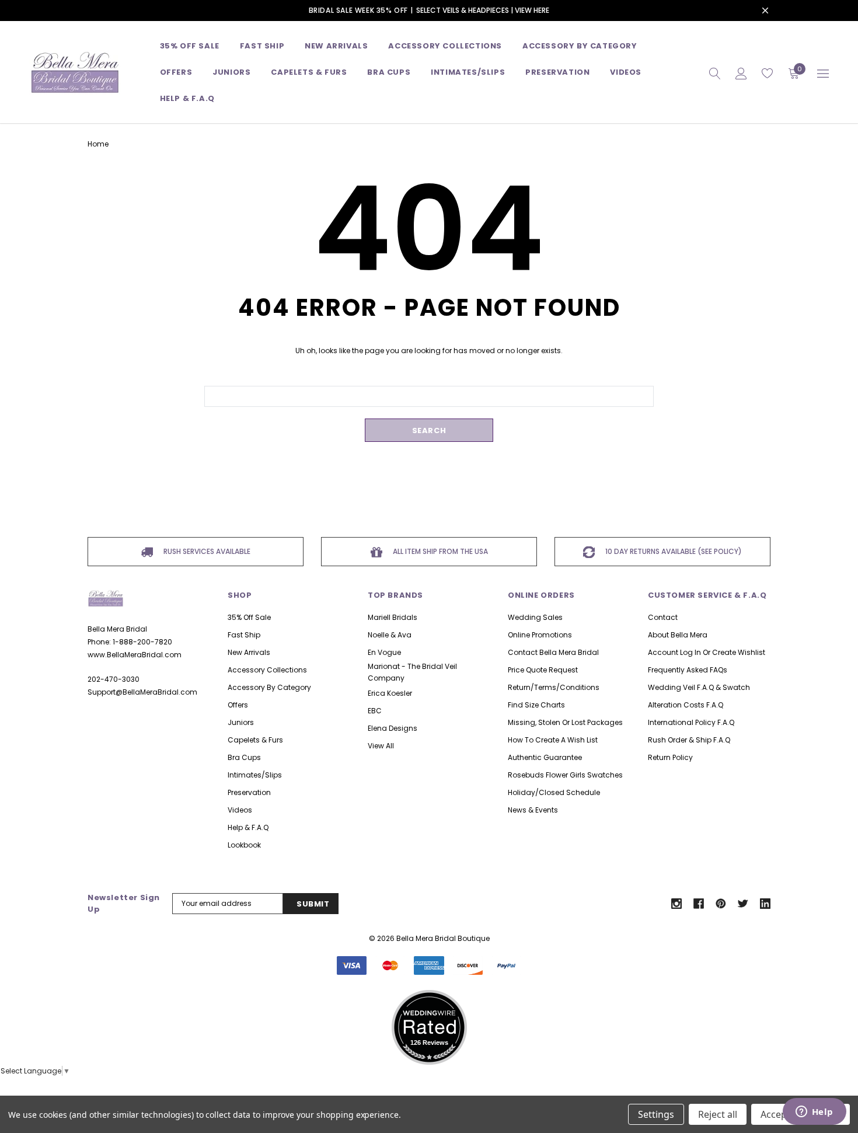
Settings (656, 1114)
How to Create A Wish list (553, 740)
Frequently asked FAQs (687, 670)
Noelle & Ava (389, 635)
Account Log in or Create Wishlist (706, 652)
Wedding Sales (535, 617)
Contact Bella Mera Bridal (553, 652)
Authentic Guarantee (545, 757)
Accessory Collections (445, 45)
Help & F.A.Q (187, 98)
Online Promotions (540, 635)
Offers (238, 705)
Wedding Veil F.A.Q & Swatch (699, 687)
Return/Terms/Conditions (553, 687)
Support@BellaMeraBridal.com (142, 692)
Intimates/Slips (468, 72)
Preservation (557, 72)
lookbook (244, 845)
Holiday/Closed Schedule (554, 792)
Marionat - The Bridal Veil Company (412, 672)
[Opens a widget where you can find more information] (814, 1112)
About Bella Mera (677, 635)
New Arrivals (249, 652)
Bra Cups (244, 757)
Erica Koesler (390, 693)
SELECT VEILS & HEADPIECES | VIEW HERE (482, 10)
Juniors (231, 72)
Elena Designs (392, 728)
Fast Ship (262, 45)
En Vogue (384, 652)
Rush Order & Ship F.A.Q (689, 740)
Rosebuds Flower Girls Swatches (565, 775)
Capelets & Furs (255, 740)
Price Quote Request (543, 670)
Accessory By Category (579, 45)
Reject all (717, 1114)
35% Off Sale (189, 45)
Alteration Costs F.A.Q (685, 705)
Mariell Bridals (392, 617)
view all (381, 746)
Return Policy (670, 757)
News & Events (533, 810)
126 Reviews (429, 1042)
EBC (375, 711)
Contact (663, 617)
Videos (625, 72)
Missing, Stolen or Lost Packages (565, 722)
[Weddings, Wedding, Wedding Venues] (429, 1004)
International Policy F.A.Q (691, 722)
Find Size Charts (536, 705)
